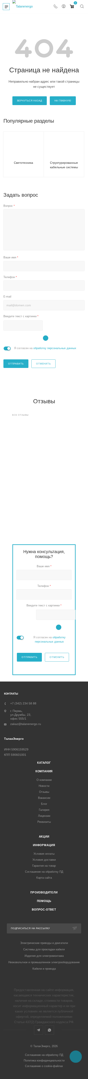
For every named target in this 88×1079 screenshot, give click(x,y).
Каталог (44, 762)
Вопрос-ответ (44, 909)
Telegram (38, 1030)
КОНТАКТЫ (11, 693)
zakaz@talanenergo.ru (25, 724)
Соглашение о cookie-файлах (44, 1066)
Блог (44, 803)
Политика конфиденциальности (44, 1060)
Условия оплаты (44, 853)
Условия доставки (44, 859)
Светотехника (23, 162)
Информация (44, 845)
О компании (44, 779)
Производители (43, 892)
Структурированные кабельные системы (64, 165)
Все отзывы (20, 415)
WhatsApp (49, 1030)
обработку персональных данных (54, 348)
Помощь (44, 901)
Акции (44, 836)
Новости (44, 785)
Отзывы (44, 791)
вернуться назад (29, 100)
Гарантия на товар (44, 865)
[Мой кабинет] (64, 7)
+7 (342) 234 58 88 (23, 703)
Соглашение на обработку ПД (44, 871)
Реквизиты (44, 821)
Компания (44, 771)
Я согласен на (45, 348)
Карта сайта (44, 877)
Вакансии (44, 797)
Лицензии (44, 815)
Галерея (44, 809)
